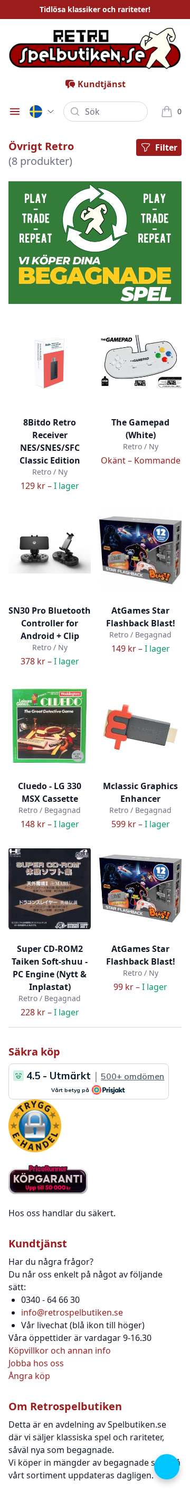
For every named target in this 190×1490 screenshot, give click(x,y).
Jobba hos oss (36, 1363)
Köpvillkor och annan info (59, 1350)
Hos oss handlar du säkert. (62, 1213)
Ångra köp (29, 1376)
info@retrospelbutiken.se (72, 1312)
